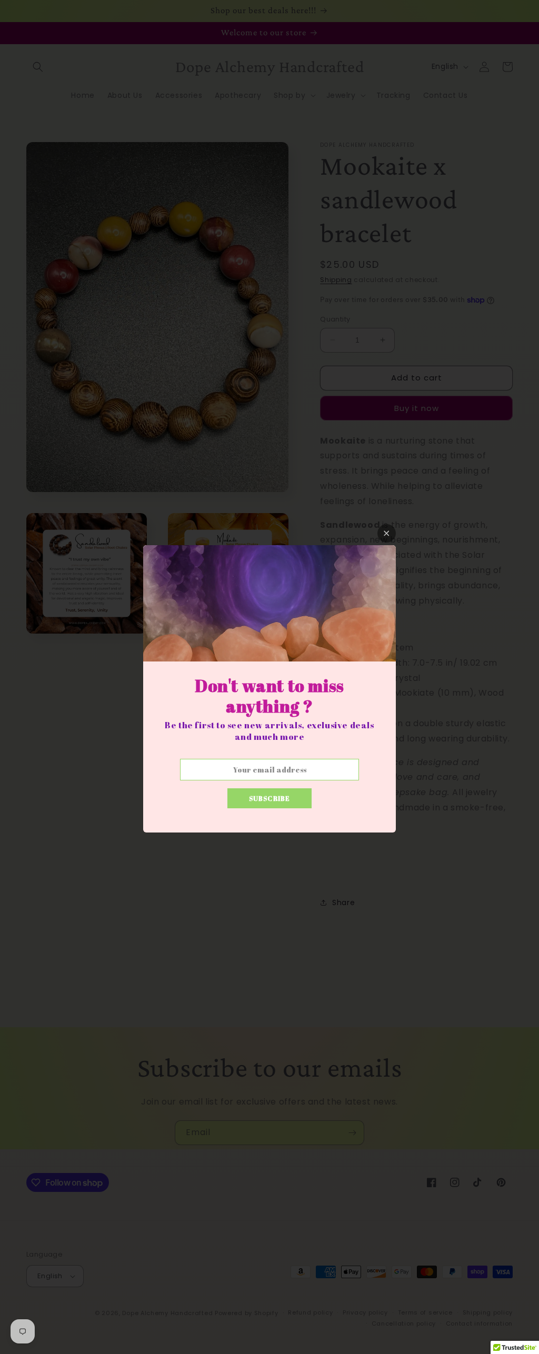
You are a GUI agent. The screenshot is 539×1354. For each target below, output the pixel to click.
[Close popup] (386, 533)
